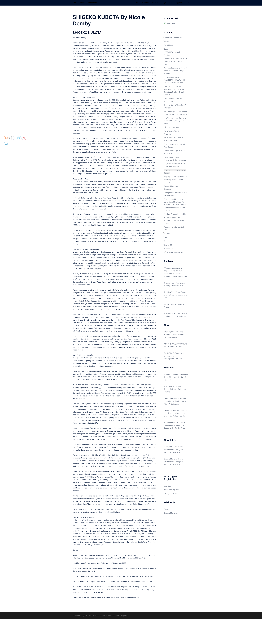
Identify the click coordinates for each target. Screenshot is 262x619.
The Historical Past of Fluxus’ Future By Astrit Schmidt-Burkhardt (175, 179)
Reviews (155, 3)
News (171, 3)
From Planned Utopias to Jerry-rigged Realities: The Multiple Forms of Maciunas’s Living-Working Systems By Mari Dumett (175, 204)
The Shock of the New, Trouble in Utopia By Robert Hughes (175, 389)
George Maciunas (171, 513)
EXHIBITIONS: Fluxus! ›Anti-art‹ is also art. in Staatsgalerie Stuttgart (174, 356)
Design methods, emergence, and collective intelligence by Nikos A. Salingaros (175, 401)
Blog (166, 241)
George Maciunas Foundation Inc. (86, 3)
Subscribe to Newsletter (173, 252)
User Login (168, 486)
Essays (163, 3)
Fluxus (166, 509)
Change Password (171, 493)
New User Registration (172, 490)
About (137, 3)
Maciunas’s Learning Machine (175, 214)
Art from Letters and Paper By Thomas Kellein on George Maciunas (175, 70)
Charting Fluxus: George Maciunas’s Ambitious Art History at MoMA (174, 334)
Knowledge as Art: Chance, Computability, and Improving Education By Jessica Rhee (175, 425)
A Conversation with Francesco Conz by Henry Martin (174, 220)
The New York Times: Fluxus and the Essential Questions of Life (176, 295)
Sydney (125, 615)
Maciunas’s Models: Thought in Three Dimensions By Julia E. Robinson (176, 377)
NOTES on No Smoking (173, 127)
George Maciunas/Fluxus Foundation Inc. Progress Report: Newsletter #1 (173, 449)
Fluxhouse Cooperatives (173, 38)
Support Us (179, 3)
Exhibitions (146, 3)
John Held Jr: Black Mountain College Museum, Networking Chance (175, 61)
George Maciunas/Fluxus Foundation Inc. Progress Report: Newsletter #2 (173, 461)
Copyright (168, 245)
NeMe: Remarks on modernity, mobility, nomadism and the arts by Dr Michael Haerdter (175, 413)
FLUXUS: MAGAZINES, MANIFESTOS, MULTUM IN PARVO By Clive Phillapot (174, 80)
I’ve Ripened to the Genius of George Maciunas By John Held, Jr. (175, 121)
